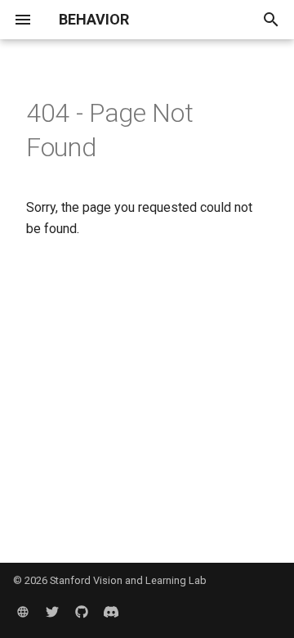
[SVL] (23, 612)
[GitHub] (82, 612)
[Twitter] (52, 612)
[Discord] (111, 612)
